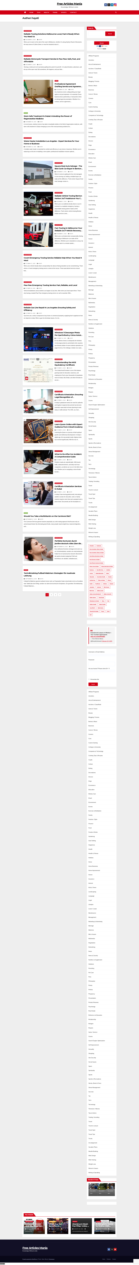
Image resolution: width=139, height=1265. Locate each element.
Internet (90, 247)
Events (90, 170)
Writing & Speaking (94, 536)
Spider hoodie (102, 604)
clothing (108, 569)
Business (91, 90)
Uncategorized (27, 30)
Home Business (93, 230)
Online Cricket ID (107, 594)
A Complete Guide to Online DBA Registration (104, 1226)
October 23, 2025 (30, 313)
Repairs (90, 392)
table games (101, 607)
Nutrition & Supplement (95, 324)
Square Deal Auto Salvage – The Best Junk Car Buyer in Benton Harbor (68, 168)
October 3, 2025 (61, 368)
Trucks (90, 502)
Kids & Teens (92, 251)
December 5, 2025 (30, 64)
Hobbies (90, 221)
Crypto (90, 124)
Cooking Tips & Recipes (95, 119)
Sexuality (91, 413)
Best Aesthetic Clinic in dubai (96, 549)
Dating (90, 132)
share (103, 601)
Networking (91, 311)
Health (46, 12)
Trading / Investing (93, 481)
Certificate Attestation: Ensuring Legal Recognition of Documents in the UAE (69, 397)
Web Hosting (92, 524)
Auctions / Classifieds (94, 68)
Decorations (92, 136)
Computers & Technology (95, 115)
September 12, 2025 (31, 578)
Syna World (92, 607)
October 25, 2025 (30, 288)
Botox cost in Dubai (94, 566)
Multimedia (91, 302)
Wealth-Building (93, 515)
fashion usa (92, 580)
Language (91, 260)
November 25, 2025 (61, 89)
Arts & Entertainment (94, 64)
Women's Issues (93, 532)
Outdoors (91, 328)
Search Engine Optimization (96, 404)
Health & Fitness (93, 217)
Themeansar (51, 1259)
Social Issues (92, 426)
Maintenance (92, 277)
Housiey (111, 583)
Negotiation (91, 307)
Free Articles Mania (69, 3)
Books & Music (92, 85)
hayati (40, 39)
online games (93, 597)
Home (31, 12)
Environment (92, 166)
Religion (90, 387)
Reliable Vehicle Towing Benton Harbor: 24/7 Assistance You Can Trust (69, 198)
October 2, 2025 (61, 459)
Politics (90, 353)
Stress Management (94, 451)
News (90, 315)
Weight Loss (92, 528)
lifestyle (99, 587)
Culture (90, 128)
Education (91, 153)
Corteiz (91, 573)
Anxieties (91, 60)
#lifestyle (99, 545)
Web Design (92, 519)
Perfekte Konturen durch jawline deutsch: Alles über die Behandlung (68, 543)
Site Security (92, 421)
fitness (109, 580)
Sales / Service (92, 396)
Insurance (91, 243)
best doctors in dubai (95, 559)
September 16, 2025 (62, 546)
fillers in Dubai (101, 580)
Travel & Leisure (93, 490)
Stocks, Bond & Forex (94, 447)
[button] (116, 12)
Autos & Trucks (92, 73)
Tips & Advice (92, 477)
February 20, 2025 (107, 641)
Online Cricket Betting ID (95, 594)
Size (108, 601)
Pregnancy (91, 358)
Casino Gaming (93, 107)
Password (91, 659)
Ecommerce (91, 149)
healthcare (97, 583)
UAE (91, 614)
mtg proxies (106, 587)
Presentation (92, 362)
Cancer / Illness (93, 94)
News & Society (93, 319)
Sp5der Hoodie (93, 604)
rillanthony (110, 1192)
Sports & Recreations (94, 443)
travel (102, 611)
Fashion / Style (92, 183)
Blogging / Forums (93, 81)
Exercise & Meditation (94, 175)
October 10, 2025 (61, 338)
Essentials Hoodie (101, 576)
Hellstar (105, 583)
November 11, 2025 (31, 146)
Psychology (91, 370)
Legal (56, 80)
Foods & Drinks (93, 196)
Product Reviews (93, 366)
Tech (38, 12)
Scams (90, 400)
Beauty (90, 77)
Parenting (91, 332)
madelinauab (101, 1192)
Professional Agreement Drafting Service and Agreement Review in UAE (69, 86)
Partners (109, 1259)
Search (90, 28)
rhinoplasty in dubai (94, 601)
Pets (89, 341)
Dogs (90, 145)
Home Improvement (94, 234)
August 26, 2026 (31, 1229)
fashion (110, 576)
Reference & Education (95, 379)
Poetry (90, 349)
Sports (64, 12)
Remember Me (94, 679)
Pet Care (91, 336)
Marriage (91, 290)
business (92, 569)
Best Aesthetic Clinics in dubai (97, 552)
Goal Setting (92, 204)
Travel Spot (91, 494)
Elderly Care (92, 158)
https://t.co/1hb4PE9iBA (97, 636)
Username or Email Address (96, 652)
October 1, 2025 (61, 492)
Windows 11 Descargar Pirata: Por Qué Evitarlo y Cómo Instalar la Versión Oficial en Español (69, 335)
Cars (89, 102)
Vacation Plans (92, 511)
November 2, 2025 (61, 171)
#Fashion (92, 545)
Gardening (91, 200)
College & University (94, 111)
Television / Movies (94, 473)
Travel (55, 12)
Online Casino (100, 590)
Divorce (90, 141)
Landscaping (92, 256)
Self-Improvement (93, 409)
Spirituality (91, 434)
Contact (73, 12)
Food (90, 192)
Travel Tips (91, 498)
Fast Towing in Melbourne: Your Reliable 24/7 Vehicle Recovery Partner (68, 230)
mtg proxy (92, 590)
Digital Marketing (99, 573)
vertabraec (92, 1192)
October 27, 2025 (30, 263)
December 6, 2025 (30, 39)
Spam (90, 430)
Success (90, 456)
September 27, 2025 (31, 519)
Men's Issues (92, 298)
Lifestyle (90, 268)
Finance (90, 187)
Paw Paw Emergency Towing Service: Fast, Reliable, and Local (50, 285)
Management (92, 281)
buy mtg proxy (100, 569)
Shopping (91, 417)
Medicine (91, 294)
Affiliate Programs (93, 56)
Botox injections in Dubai (107, 566)
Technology (91, 468)
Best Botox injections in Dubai (96, 556)
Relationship (92, 383)
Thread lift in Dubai (94, 611)
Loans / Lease (92, 273)
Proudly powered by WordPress (29, 1259)
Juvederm (92, 587)
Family (90, 179)
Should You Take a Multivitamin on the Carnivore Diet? (47, 516)
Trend (108, 611)
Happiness (91, 209)
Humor (90, 239)
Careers (90, 98)
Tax (89, 460)
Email (90, 162)
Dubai (107, 573)
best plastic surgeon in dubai (96, 563)
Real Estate (91, 375)
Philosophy (91, 345)
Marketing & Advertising (95, 285)
